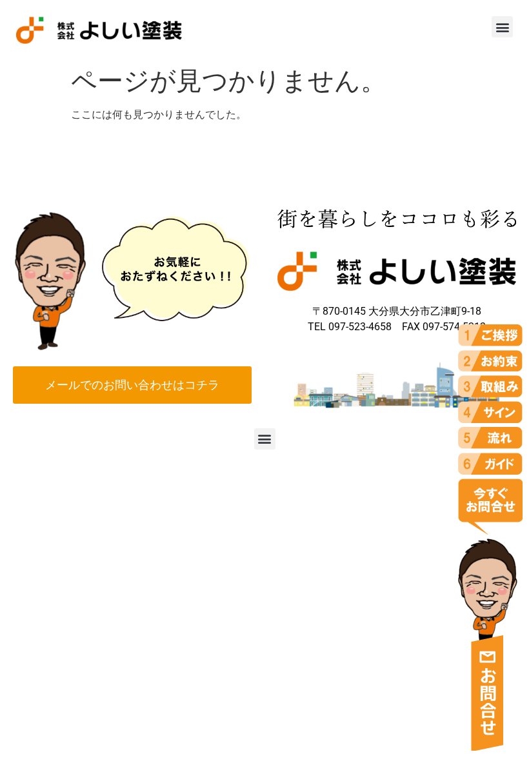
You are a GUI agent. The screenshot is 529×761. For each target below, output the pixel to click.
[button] (502, 26)
